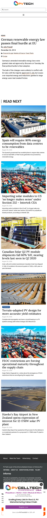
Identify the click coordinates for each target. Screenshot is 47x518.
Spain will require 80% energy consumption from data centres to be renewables (22, 143)
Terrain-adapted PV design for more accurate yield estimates (21, 312)
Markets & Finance (19, 53)
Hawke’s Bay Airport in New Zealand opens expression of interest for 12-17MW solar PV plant (21, 419)
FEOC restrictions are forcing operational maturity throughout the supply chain (23, 364)
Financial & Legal (8, 53)
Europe (5, 56)
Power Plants (30, 53)
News (3, 35)
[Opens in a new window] (7, 473)
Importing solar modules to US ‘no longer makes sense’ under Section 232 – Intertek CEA (22, 199)
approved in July (28, 73)
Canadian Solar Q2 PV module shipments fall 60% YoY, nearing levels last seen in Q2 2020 (22, 255)
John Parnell (7, 47)
